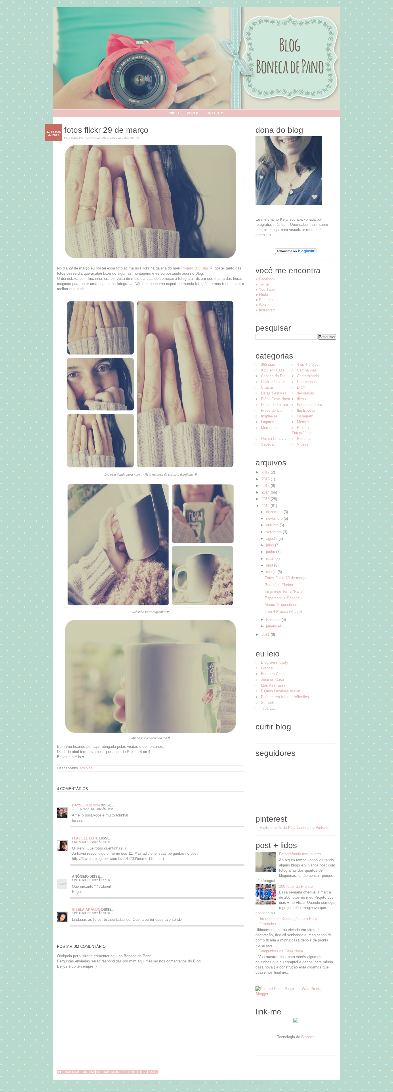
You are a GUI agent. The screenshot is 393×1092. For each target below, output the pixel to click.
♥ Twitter (262, 284)
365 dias (86, 768)
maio (270, 558)
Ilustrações (306, 410)
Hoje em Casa (273, 674)
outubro (273, 525)
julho (270, 545)
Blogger (307, 1037)
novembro (275, 518)
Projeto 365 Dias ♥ (196, 268)
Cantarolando (308, 376)
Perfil (193, 113)
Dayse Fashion (86, 805)
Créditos (215, 113)
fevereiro (274, 619)
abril (270, 565)
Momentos (269, 427)
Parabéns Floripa (279, 585)
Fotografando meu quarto (300, 854)
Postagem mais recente (116, 1072)
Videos (302, 444)
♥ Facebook (265, 279)
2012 (266, 506)
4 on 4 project (308, 364)
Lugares (267, 422)
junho (271, 552)
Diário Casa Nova (275, 399)
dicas (301, 399)
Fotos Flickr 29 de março (106, 130)
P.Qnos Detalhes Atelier (280, 691)
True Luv (268, 708)
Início (174, 113)
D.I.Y (301, 387)
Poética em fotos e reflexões (285, 697)
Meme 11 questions (281, 604)
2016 (266, 479)
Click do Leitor (273, 382)
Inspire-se (269, 416)
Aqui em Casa (273, 370)
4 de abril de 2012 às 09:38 (91, 913)
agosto (272, 538)
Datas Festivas (273, 393)
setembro (274, 532)
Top (143, 1072)
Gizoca (267, 668)
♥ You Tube (265, 289)
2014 (266, 492)
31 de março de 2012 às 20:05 (92, 809)
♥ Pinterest (264, 300)
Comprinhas (307, 382)
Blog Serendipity (274, 662)
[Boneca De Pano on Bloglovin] (295, 253)
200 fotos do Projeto (296, 886)
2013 (266, 499)
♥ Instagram (265, 310)
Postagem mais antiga (76, 1072)
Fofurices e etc (309, 404)
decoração (305, 393)
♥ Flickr (261, 294)
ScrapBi (267, 702)
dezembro (275, 512)
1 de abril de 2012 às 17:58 (91, 880)
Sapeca (267, 444)
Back (153, 1072)
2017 (266, 472)
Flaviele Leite (85, 838)
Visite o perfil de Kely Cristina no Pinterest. (296, 827)
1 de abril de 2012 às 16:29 (91, 842)
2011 (266, 634)
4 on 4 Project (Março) (283, 611)
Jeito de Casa (272, 679)
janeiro (272, 626)
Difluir (143, 1083)
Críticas (267, 387)
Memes (303, 422)
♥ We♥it (262, 305)
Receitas (304, 438)
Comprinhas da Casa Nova (280, 951)
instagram (305, 416)
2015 (266, 486)
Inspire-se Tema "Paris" (284, 591)
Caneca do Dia (273, 376)
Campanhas (307, 370)
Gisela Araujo (86, 910)
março (272, 572)
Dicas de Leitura (274, 404)
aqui (276, 230)
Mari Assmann (273, 685)
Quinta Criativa (273, 438)
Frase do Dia (271, 410)
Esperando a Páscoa (282, 598)
